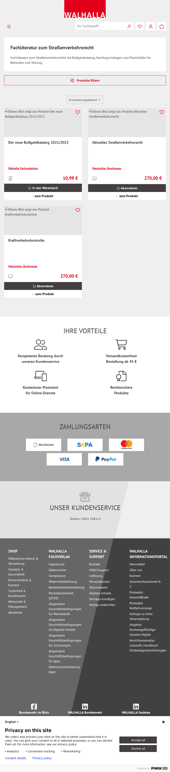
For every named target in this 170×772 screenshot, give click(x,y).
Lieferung (96, 576)
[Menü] (9, 26)
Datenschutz (57, 570)
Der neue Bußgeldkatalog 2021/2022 (38, 142)
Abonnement (98, 587)
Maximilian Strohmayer (106, 168)
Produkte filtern (88, 80)
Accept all (138, 740)
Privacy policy (42, 758)
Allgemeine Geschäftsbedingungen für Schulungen (65, 640)
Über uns (136, 570)
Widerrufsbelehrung (63, 581)
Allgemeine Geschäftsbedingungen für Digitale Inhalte (65, 625)
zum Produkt (43, 196)
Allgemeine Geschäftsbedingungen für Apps (65, 656)
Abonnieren (128, 188)
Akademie (15, 612)
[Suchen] (129, 26)
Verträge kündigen (102, 599)
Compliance (57, 576)
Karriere (135, 576)
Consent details (15, 758)
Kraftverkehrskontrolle (26, 240)
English (10, 722)
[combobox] (100, 26)
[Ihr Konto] (150, 26)
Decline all (138, 748)
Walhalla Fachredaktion (23, 168)
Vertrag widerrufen (102, 605)
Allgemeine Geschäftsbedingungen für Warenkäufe (65, 609)
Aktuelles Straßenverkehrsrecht (117, 142)
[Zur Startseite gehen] (85, 9)
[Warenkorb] (162, 26)
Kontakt (94, 564)
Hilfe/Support (99, 570)
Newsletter (137, 564)
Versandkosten (99, 581)
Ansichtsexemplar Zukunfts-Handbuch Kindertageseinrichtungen (148, 645)
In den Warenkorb (45, 188)
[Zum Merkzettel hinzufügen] (78, 112)
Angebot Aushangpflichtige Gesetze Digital (142, 629)
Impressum (56, 564)
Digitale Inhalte (100, 593)
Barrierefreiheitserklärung (67, 587)
